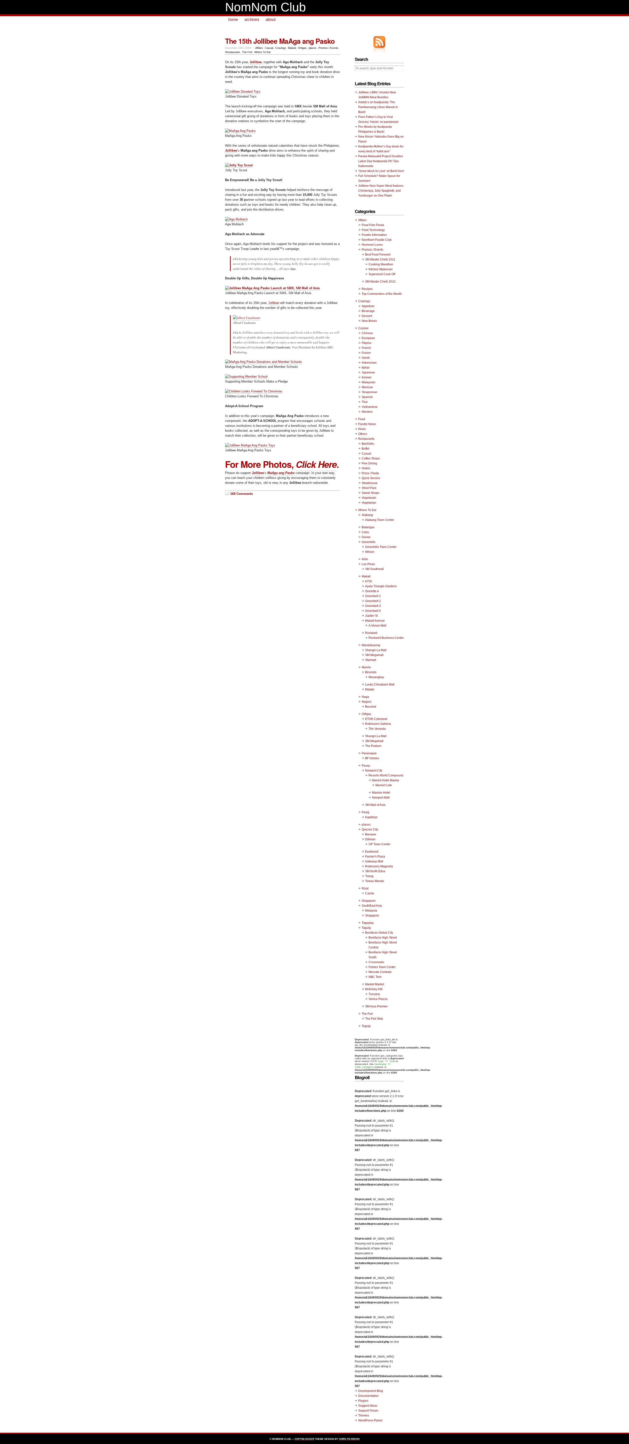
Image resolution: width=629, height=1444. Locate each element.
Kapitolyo (371, 817)
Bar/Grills (368, 443)
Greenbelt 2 (373, 601)
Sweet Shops (370, 493)
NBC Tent (375, 977)
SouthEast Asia (372, 905)
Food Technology (373, 230)
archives (251, 19)
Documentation (368, 1396)
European (368, 338)
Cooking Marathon (381, 264)
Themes (363, 1415)
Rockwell (371, 633)
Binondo (370, 672)
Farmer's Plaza (375, 856)
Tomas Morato (374, 881)
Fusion (366, 353)
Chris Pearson (349, 1439)
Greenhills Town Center (381, 547)
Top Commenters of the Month (382, 294)
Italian (366, 367)
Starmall (370, 660)
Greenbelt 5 (373, 611)
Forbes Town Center (382, 967)
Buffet (365, 448)
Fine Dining (369, 463)
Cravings (280, 47)
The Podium (373, 746)
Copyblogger (304, 1439)
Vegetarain (369, 498)
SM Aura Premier (376, 1006)
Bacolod (370, 706)
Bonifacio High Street (383, 937)
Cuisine (363, 328)
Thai (365, 402)
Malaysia (371, 910)
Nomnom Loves (372, 244)
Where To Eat (262, 52)
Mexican (367, 387)
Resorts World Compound (386, 775)
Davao (366, 537)
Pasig (365, 812)
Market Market (374, 984)
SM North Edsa (375, 871)
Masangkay (376, 677)
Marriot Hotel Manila (385, 780)
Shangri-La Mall (375, 650)
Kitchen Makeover (381, 269)
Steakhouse (370, 483)
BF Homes (372, 758)
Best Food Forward (377, 254)
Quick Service (371, 478)
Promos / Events (328, 47)
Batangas (368, 527)
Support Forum (368, 1410)
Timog (369, 876)
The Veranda (377, 728)
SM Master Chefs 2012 (380, 281)
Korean (367, 377)
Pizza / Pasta (370, 473)
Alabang (367, 515)
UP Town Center (379, 844)
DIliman (370, 839)
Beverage (368, 311)
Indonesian (369, 362)
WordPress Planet (370, 1420)
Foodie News (367, 424)
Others (362, 434)
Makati (292, 47)
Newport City (373, 770)
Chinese (367, 333)
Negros (367, 701)
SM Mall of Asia (375, 805)
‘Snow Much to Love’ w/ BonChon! (381, 171)
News (362, 429)
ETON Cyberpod (376, 719)
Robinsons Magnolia (379, 866)
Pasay (366, 765)
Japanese (368, 372)
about (270, 19)
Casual (269, 47)
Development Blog (370, 1391)
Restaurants (232, 52)
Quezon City (370, 829)
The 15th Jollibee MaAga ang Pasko (280, 41)
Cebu (365, 532)
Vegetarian (369, 502)
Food (361, 419)
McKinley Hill (374, 989)
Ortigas (302, 47)
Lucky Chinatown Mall (380, 684)
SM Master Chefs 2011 (380, 259)
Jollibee (231, 150)
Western (367, 412)
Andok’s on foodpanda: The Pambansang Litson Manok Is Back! (378, 107)
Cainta (369, 893)
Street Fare (369, 488)
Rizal (365, 888)
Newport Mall (381, 797)
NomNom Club (265, 7)
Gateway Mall (374, 861)
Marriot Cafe (383, 785)
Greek (366, 357)
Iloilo (365, 559)
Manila (366, 667)
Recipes (367, 289)
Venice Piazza (378, 999)
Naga (365, 697)
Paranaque (369, 753)
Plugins (363, 1400)
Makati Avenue (375, 620)
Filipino (367, 343)
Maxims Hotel (381, 792)
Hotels (366, 468)
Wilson (369, 552)
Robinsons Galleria (378, 724)
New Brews (369, 321)
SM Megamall (374, 655)
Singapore (369, 900)
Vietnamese (370, 407)
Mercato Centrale (380, 972)
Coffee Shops (371, 458)
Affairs (259, 47)
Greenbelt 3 (373, 606)
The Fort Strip (374, 1018)
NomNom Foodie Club (377, 240)
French (366, 348)
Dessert (367, 316)
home (233, 19)
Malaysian (368, 382)
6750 (368, 581)
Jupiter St (371, 615)
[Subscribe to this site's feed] (379, 42)
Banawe (370, 834)
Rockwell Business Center (386, 638)
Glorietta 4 (372, 591)
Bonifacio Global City (379, 932)
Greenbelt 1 (373, 596)
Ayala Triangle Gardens (381, 586)
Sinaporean (369, 392)
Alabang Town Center (379, 520)
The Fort (247, 52)
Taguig (366, 927)
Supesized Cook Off (382, 274)
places (312, 47)
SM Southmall (374, 569)
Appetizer (368, 306)
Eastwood (371, 851)
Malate (369, 689)
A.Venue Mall (377, 625)
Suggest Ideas (367, 1405)
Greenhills (368, 542)
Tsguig (366, 1026)
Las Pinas (368, 564)
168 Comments (241, 494)
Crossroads (376, 962)
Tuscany (374, 994)
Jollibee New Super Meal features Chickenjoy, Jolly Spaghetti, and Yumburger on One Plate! (380, 190)
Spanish (367, 397)
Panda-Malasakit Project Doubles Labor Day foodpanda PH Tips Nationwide (380, 161)
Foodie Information (374, 235)
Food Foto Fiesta (373, 225)
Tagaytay (368, 923)
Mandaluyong (371, 645)
